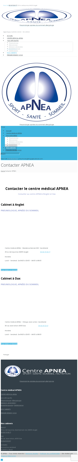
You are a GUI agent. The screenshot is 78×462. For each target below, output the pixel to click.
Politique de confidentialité (50, 454)
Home (3, 171)
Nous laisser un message (9, 270)
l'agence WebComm (8, 456)
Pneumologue (6, 401)
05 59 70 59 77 (45, 252)
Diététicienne (18, 405)
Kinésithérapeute (7, 405)
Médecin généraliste (8, 403)
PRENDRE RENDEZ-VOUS (9, 413)
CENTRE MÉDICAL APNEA (9, 394)
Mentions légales (32, 454)
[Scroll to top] (2, 460)
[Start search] (21, 154)
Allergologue (16, 401)
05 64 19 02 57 (43, 326)
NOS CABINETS (6, 409)
